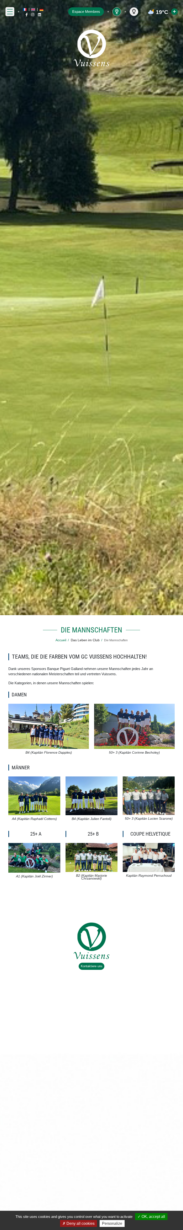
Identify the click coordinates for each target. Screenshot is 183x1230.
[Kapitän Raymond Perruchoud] (148, 857)
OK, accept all (153, 1217)
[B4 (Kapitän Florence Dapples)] (48, 726)
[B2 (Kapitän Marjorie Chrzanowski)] (91, 857)
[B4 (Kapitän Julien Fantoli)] (91, 796)
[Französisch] (25, 9)
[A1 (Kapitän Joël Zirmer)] (34, 857)
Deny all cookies (80, 1223)
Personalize (112, 1223)
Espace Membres (86, 12)
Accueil (61, 640)
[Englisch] (33, 9)
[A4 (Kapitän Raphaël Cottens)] (34, 796)
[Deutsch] (41, 9)
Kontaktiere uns (91, 966)
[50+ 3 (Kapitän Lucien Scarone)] (148, 795)
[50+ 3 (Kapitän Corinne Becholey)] (134, 726)
